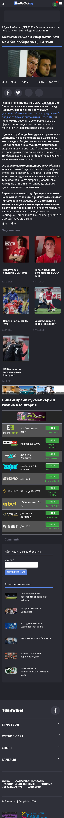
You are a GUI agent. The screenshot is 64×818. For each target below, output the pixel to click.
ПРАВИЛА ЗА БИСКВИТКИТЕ (19, 784)
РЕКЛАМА (46, 784)
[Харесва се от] (3, 82)
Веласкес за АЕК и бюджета (36, 638)
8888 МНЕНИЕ (52, 469)
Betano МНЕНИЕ (52, 481)
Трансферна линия (18, 584)
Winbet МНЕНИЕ (52, 528)
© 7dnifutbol (9, 801)
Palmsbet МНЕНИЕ (52, 493)
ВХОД (52, 428)
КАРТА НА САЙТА (12, 787)
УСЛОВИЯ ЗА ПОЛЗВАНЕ (29, 780)
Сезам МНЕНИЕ (52, 517)
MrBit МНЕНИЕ (52, 458)
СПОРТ (7, 748)
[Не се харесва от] (12, 82)
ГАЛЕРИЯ (9, 759)
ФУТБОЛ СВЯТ (12, 736)
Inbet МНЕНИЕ (52, 506)
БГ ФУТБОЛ (10, 725)
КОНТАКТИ (34, 787)
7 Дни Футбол (10, 27)
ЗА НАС (6, 780)
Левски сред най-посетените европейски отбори (34, 596)
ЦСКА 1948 (27, 27)
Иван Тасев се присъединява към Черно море (35, 671)
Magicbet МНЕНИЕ (52, 446)
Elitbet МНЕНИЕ (52, 432)
